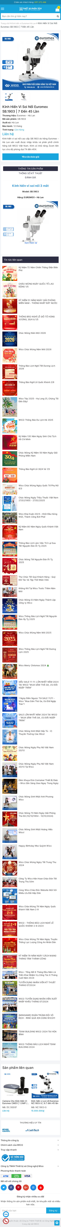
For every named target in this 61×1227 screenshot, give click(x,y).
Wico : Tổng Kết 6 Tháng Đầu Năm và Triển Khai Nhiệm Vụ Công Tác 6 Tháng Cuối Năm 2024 (38, 975)
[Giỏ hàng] (56, 10)
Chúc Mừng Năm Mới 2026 (32, 333)
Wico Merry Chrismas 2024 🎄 (34, 665)
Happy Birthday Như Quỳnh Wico (35, 845)
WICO (36, 1224)
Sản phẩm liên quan (17, 1068)
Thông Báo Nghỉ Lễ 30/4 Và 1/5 (34, 469)
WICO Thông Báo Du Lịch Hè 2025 (36, 420)
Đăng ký (53, 1210)
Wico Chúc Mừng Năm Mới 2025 (35, 632)
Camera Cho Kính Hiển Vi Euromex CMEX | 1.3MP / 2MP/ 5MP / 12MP (14, 1102)
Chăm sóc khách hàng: (30, 2)
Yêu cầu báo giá (30, 156)
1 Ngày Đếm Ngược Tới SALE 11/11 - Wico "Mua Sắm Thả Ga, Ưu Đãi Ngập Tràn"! (37, 701)
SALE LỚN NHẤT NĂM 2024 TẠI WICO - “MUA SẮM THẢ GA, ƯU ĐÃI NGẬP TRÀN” (38, 717)
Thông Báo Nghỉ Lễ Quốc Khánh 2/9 (36, 382)
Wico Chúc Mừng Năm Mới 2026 (35, 349)
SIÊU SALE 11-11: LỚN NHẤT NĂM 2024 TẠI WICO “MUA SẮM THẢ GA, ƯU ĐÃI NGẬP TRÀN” (38, 685)
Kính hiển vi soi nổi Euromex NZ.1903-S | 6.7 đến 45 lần (45, 1102)
